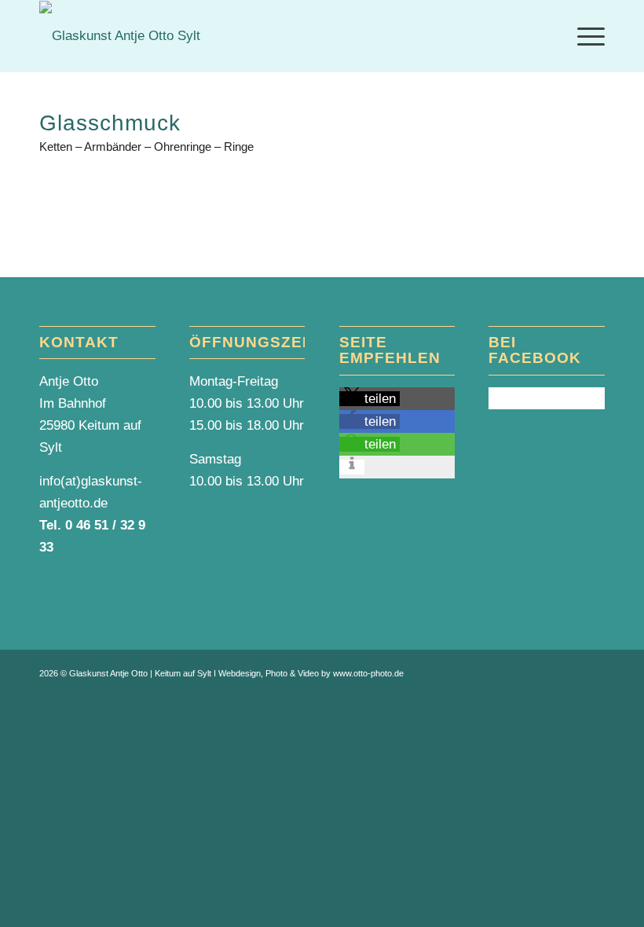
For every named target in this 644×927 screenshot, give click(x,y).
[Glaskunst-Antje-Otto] (119, 36)
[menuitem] (583, 36)
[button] (369, 398)
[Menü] (583, 36)
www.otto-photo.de (368, 673)
